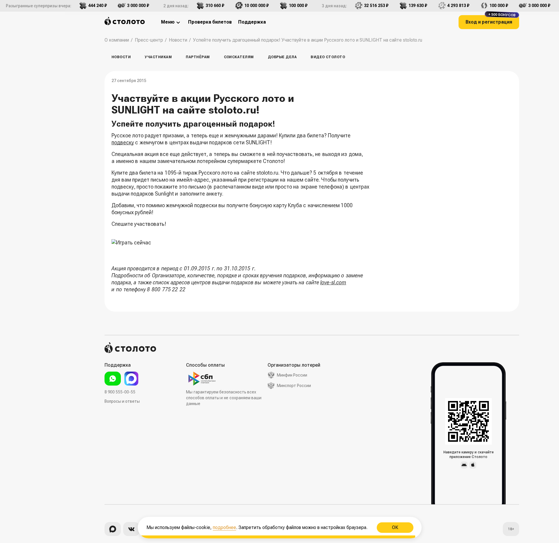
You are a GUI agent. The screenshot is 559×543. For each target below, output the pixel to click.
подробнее (224, 527)
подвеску (123, 142)
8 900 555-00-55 (120, 392)
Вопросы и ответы (122, 401)
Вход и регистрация (491, 20)
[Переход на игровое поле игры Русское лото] (241, 246)
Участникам (158, 57)
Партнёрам (198, 57)
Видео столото (328, 57)
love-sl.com (333, 282)
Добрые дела (282, 57)
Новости (121, 57)
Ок (395, 527)
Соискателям (239, 57)
